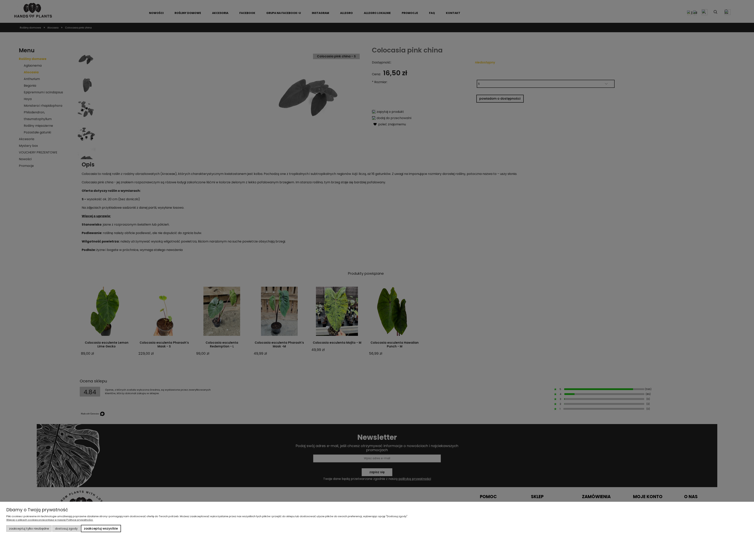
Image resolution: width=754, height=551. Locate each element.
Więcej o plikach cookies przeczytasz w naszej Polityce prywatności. (49, 520)
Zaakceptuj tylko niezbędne (29, 528)
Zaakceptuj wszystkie (101, 528)
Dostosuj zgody (66, 528)
